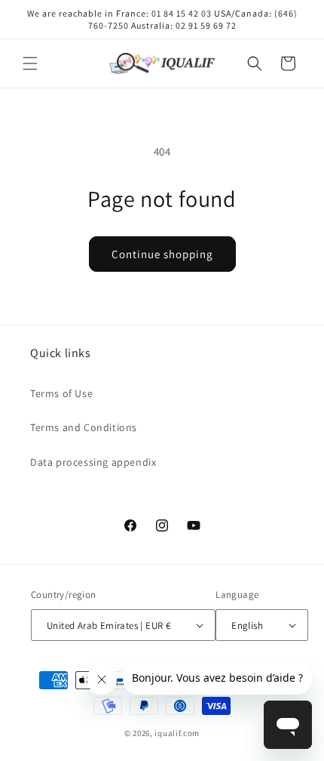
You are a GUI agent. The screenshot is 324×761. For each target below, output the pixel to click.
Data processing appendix (93, 462)
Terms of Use (61, 393)
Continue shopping (162, 254)
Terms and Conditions (83, 427)
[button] (30, 63)
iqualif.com (177, 733)
